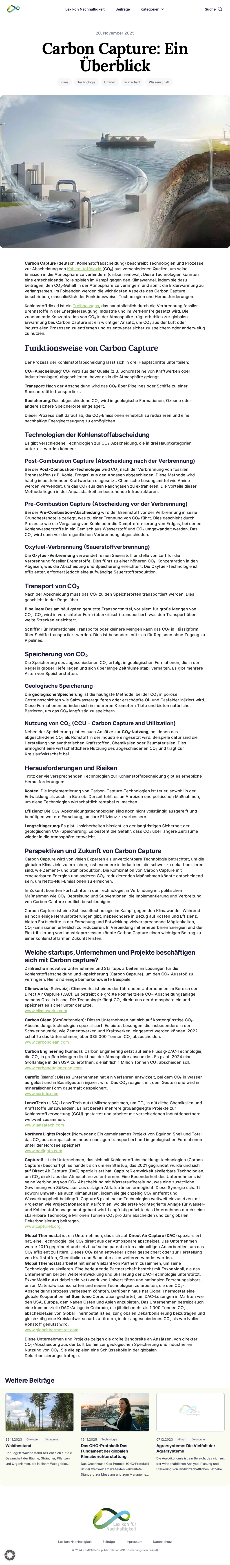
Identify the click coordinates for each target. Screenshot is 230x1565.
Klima (65, 82)
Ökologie (32, 1439)
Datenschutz (162, 1541)
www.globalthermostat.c (48, 1329)
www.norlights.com (43, 1150)
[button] (10, 1555)
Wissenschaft (159, 82)
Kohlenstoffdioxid (84, 268)
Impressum (134, 1541)
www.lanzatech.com (44, 1125)
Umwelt (109, 82)
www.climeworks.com (46, 1010)
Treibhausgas (86, 305)
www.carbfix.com (41, 1093)
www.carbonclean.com (47, 1042)
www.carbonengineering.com (53, 1068)
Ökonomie (51, 1439)
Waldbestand (18, 1445)
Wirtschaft (132, 82)
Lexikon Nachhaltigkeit (85, 9)
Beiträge (122, 9)
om (75, 1329)
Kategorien (150, 9)
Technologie (86, 82)
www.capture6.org (43, 1226)
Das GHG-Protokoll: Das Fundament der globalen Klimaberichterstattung (104, 1451)
